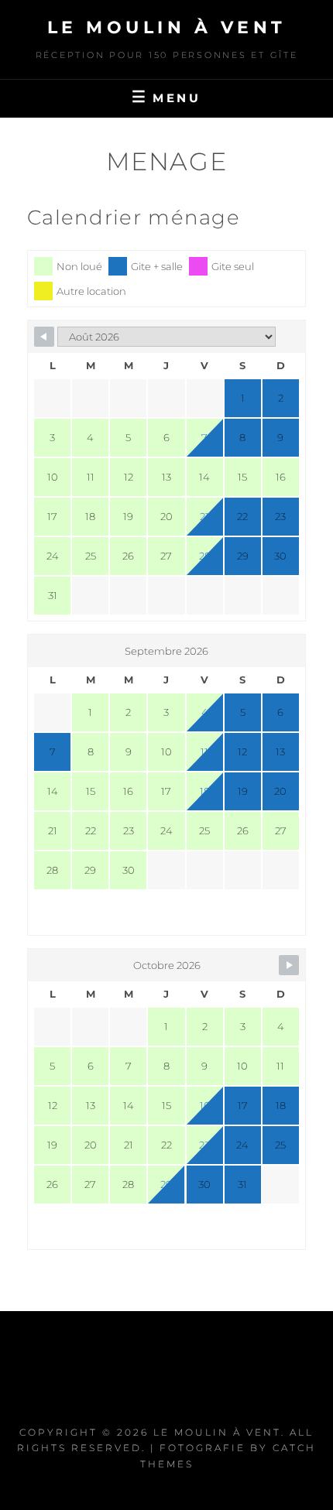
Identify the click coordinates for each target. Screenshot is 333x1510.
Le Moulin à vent (167, 27)
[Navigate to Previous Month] (44, 337)
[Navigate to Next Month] (289, 965)
